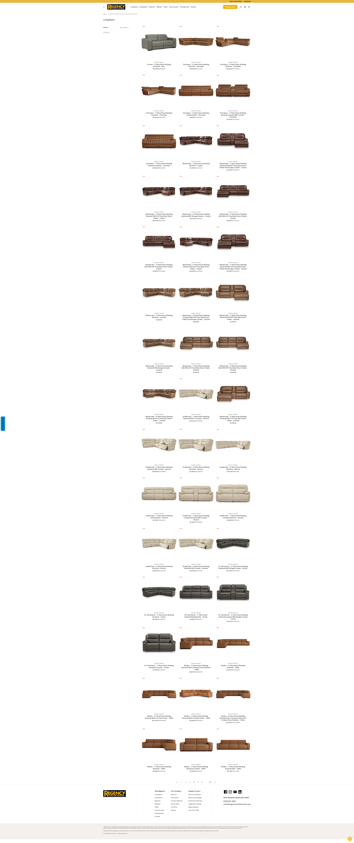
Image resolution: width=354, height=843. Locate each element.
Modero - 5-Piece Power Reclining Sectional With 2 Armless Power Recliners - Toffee (196, 668)
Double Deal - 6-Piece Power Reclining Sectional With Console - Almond (196, 567)
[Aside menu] (105, 7)
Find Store (230, 7)
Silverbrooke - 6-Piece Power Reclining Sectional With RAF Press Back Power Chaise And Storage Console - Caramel (196, 317)
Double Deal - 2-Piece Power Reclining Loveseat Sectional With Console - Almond (196, 518)
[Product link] (159, 47)
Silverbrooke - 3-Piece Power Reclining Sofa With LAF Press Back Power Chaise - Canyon (233, 216)
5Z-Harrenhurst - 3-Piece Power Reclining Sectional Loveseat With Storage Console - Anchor (233, 617)
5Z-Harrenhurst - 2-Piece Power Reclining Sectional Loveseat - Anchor (159, 667)
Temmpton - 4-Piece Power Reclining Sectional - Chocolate (196, 65)
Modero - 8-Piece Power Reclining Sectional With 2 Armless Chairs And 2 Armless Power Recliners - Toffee (233, 718)
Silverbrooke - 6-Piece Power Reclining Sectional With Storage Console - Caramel (158, 368)
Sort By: (106, 27)
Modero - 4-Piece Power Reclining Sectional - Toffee (159, 768)
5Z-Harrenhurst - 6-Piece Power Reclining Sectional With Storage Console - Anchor (233, 567)
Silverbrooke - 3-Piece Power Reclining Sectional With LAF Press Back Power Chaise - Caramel (233, 419)
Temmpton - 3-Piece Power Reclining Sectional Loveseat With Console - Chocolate (233, 115)
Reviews (3, 424)
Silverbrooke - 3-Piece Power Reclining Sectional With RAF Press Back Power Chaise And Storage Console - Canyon (233, 166)
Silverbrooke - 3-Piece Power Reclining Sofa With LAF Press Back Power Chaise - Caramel (196, 368)
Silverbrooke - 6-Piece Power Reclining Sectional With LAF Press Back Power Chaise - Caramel (158, 419)
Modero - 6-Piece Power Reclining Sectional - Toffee (233, 667)
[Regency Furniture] (116, 7)
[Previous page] (177, 782)
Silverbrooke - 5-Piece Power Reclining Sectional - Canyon (196, 165)
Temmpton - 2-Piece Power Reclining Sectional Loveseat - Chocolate (159, 165)
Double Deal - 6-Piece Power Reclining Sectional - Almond (233, 468)
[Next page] (215, 782)
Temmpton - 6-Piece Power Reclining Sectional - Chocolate (233, 65)
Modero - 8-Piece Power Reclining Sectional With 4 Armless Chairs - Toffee (159, 717)
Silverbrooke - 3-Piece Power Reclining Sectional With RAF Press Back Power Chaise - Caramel (233, 317)
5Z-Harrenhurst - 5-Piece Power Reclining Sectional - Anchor (159, 616)
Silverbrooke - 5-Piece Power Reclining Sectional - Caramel (158, 316)
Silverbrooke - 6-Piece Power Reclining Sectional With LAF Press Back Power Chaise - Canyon (196, 267)
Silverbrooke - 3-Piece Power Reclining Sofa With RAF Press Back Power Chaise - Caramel (233, 368)
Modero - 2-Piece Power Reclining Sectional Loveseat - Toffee (196, 768)
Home (104, 14)
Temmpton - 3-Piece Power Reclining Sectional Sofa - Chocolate (196, 114)
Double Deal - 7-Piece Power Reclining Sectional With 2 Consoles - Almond (196, 418)
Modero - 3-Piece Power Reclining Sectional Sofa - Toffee (233, 768)
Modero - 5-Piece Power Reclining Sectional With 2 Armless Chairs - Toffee (196, 717)
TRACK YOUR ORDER (236, 1)
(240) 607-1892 (229, 801)
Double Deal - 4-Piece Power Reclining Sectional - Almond (196, 468)
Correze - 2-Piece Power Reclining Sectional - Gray (159, 65)
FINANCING (247, 1)
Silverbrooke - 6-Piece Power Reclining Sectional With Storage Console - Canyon (196, 215)
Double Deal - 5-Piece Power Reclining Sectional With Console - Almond (159, 468)
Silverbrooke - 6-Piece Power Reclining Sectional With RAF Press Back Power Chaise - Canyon (158, 216)
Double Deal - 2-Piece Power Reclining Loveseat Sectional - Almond (233, 517)
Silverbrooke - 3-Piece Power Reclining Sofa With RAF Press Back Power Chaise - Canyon (159, 267)
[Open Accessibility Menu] (350, 839)
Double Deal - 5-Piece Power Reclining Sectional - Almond (159, 567)
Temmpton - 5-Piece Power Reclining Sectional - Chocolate (159, 114)
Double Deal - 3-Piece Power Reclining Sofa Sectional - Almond (159, 517)
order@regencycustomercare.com (237, 804)
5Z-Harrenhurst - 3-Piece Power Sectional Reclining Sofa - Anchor (196, 616)
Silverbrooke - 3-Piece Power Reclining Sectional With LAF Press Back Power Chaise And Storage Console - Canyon (233, 267)
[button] (241, 7)
